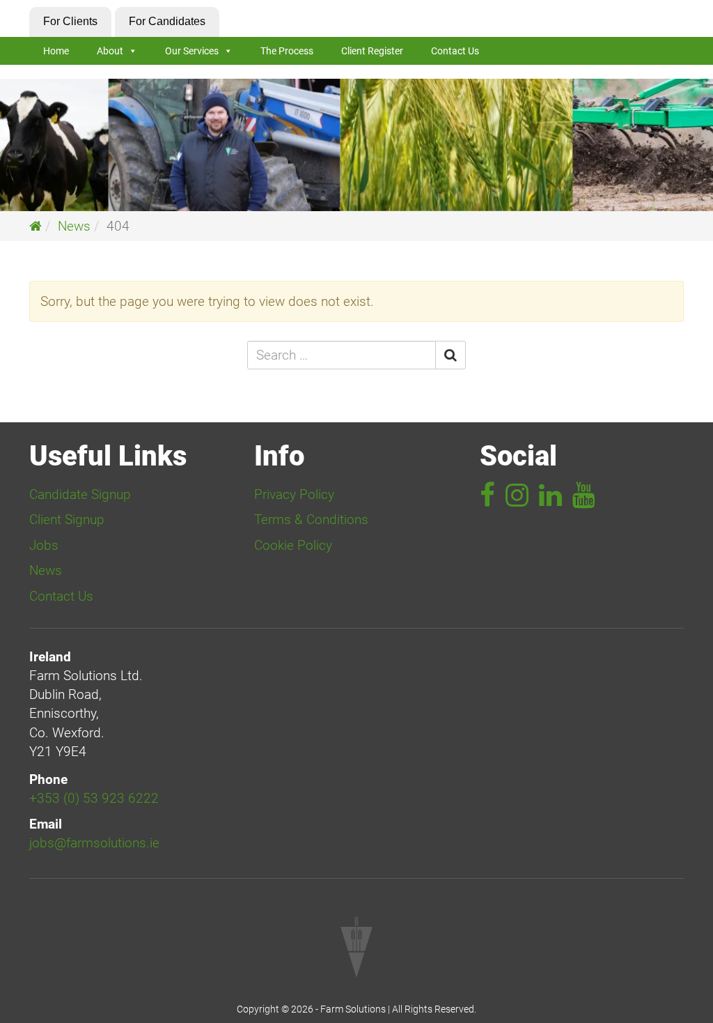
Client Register (372, 50)
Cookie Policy (293, 545)
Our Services (192, 50)
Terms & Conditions (311, 520)
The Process (286, 50)
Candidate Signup (80, 494)
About (110, 50)
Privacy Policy (294, 494)
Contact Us (455, 50)
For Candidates (167, 21)
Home (56, 50)
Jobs (43, 545)
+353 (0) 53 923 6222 (94, 798)
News (74, 226)
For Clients (70, 21)
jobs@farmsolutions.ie (94, 843)
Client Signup (66, 520)
